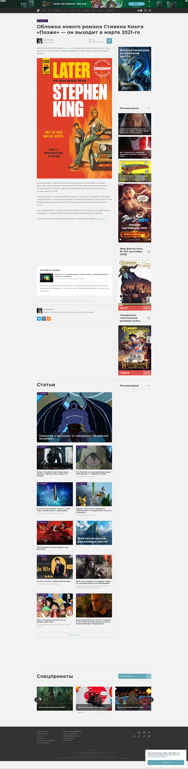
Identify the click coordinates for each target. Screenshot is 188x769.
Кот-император (48, 39)
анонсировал (68, 48)
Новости (43, 20)
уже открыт (100, 219)
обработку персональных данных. (164, 756)
